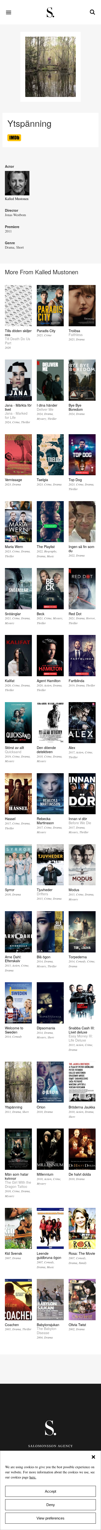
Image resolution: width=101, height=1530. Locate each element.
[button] (93, 1457)
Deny (50, 1505)
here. (32, 1477)
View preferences (50, 1518)
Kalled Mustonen (16, 198)
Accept (50, 1491)
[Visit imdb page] (14, 139)
